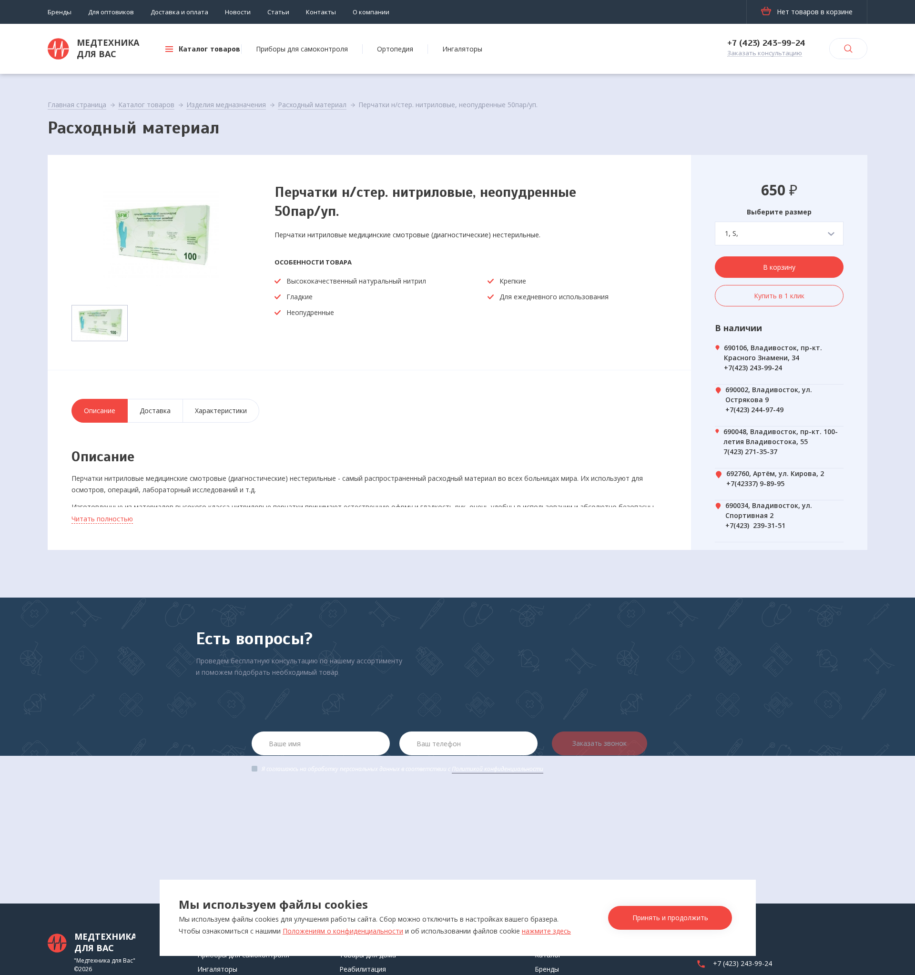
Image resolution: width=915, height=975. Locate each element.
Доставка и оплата (179, 12)
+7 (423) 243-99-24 (766, 43)
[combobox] (779, 233)
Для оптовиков (111, 12)
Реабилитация (362, 969)
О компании (371, 12)
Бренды (59, 12)
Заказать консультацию (764, 53)
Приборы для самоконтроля (302, 48)
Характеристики (221, 410)
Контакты (321, 12)
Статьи (278, 12)
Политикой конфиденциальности (497, 769)
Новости (238, 12)
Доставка (155, 410)
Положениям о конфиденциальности (343, 930)
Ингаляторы (462, 48)
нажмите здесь (546, 930)
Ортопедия (395, 48)
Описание (99, 410)
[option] (161, 236)
